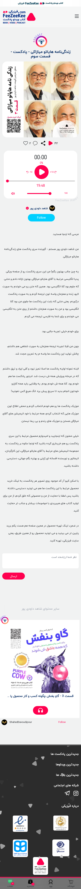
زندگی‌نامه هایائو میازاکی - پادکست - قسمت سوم (40, 53)
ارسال (13, 576)
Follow (41, 217)
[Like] (25, 143)
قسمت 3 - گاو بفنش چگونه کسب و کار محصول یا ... (40, 696)
